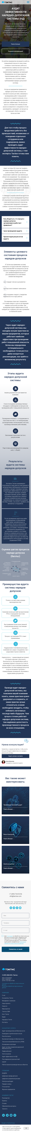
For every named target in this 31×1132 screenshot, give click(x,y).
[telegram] (14, 908)
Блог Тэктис (5, 1014)
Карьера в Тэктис (7, 1019)
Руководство (6, 1098)
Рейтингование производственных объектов (15, 1064)
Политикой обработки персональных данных (15, 942)
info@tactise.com (15, 896)
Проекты (4, 1100)
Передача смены (6, 1084)
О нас (3, 995)
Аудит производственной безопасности (13, 1031)
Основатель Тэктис (7, 998)
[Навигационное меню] (28, 2)
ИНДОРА (4, 1073)
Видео (4, 1017)
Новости (4, 1006)
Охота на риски (8, 864)
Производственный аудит (12, 805)
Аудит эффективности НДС (9, 1056)
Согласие (9, 936)
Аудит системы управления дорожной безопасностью (13, 1047)
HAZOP (4, 1062)
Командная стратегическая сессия (12, 1033)
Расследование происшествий (11, 1059)
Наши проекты (6, 1003)
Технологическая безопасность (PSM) (13, 1041)
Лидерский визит (7, 1051)
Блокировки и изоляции (9, 1044)
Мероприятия (6, 1009)
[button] (15, 51)
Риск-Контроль (8, 834)
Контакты (5, 1022)
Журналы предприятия (8, 1089)
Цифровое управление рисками (11, 1078)
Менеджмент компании (8, 1000)
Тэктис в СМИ (6, 1011)
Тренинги (4, 1108)
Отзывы (4, 1103)
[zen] (20, 908)
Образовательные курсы (9, 1106)
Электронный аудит (7, 1081)
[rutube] (17, 908)
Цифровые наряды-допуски (10, 1076)
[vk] (11, 908)
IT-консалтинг (6, 1086)
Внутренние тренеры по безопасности (13, 1039)
